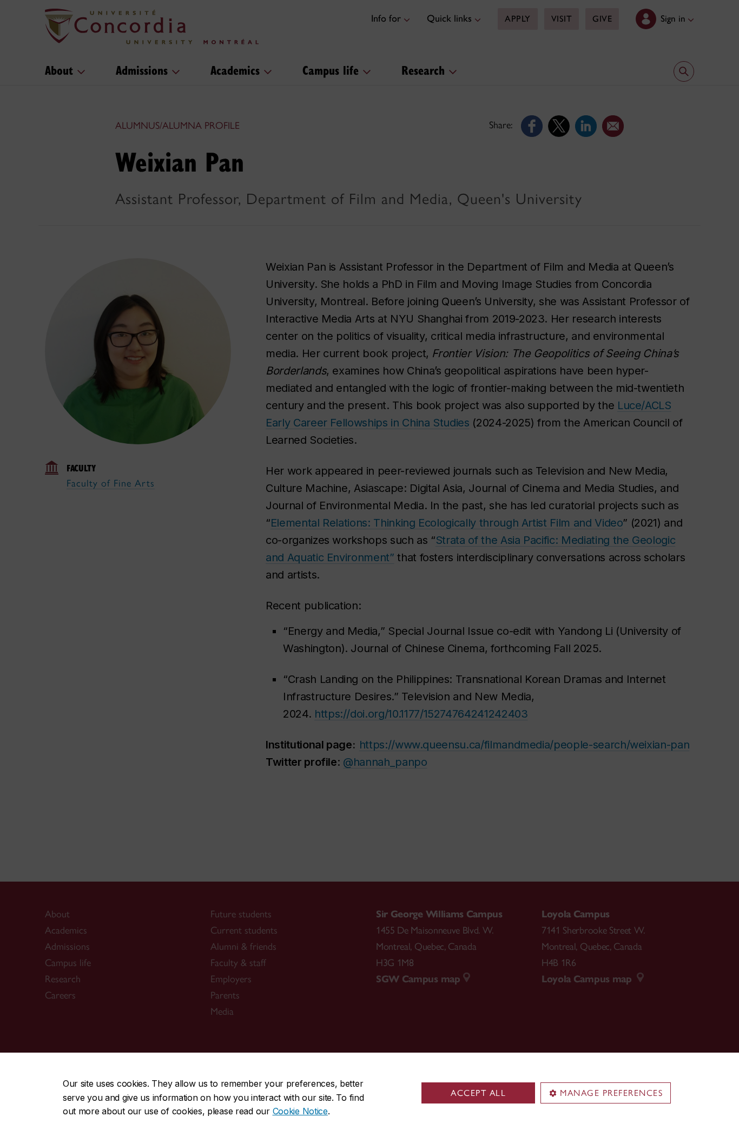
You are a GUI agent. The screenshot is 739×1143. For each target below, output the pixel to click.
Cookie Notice (300, 1111)
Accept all (478, 1093)
